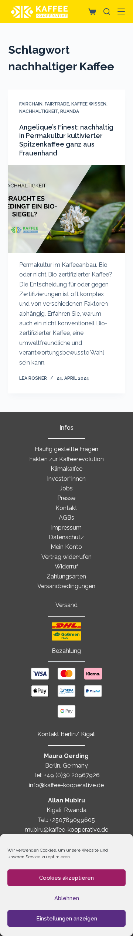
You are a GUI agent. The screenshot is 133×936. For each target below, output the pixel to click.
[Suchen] (106, 11)
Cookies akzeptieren (66, 878)
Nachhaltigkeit (38, 111)
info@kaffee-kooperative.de (66, 785)
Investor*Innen (66, 478)
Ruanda (69, 111)
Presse (66, 497)
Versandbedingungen (66, 586)
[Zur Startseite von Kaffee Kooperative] (39, 11)
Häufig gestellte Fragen (66, 449)
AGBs (66, 517)
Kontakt (66, 507)
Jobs (66, 488)
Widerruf (66, 566)
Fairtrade (57, 104)
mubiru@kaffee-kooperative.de (66, 829)
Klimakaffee (66, 468)
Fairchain (30, 104)
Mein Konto (66, 546)
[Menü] (121, 11)
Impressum (66, 527)
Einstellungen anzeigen (66, 918)
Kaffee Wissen (88, 104)
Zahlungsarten (66, 576)
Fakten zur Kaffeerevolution (66, 459)
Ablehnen (66, 898)
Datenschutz (66, 537)
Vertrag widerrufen (66, 556)
